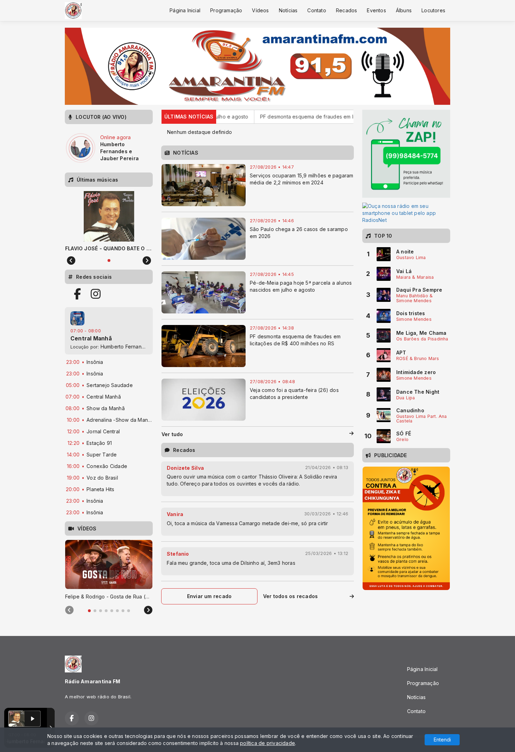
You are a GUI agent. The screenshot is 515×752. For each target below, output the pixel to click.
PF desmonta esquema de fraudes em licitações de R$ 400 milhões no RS (308, 117)
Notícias (288, 10)
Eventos (376, 10)
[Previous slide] (69, 610)
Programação (226, 10)
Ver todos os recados (290, 596)
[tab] (89, 610)
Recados (346, 10)
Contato (316, 10)
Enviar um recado (209, 596)
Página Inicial (185, 10)
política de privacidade (267, 743)
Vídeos (260, 10)
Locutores (433, 10)
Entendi (442, 740)
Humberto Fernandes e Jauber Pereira (146, 347)
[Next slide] (148, 610)
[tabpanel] (108, 570)
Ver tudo (172, 434)
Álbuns (404, 10)
